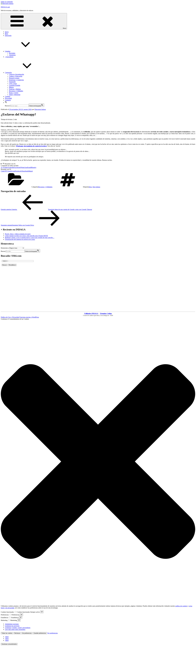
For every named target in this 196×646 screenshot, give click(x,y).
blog (90, 187)
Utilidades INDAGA (91, 313)
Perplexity (18, 171)
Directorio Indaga (40, 109)
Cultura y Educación (15, 76)
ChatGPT (4, 171)
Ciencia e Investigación (16, 74)
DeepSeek (25, 171)
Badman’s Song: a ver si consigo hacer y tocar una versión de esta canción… (29, 237)
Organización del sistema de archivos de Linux (20, 239)
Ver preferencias (27, 633)
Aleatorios (12, 55)
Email (29, 167)
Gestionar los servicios (12, 626)
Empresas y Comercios (16, 80)
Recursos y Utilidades (16, 91)
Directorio (8, 35)
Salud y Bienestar (14, 94)
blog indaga (96, 187)
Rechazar (17, 633)
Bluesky (33, 167)
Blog (6, 34)
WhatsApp (23, 167)
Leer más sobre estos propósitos (15, 629)
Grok (13, 171)
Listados (7, 51)
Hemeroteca (5, 248)
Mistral (30, 171)
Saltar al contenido (7, 2)
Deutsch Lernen (14, 78)
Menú (64, 28)
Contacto (8, 100)
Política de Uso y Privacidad (10, 317)
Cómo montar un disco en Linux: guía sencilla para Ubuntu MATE (26, 236)
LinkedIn (11, 167)
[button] (6, 102)
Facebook (17, 167)
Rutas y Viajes (13, 93)
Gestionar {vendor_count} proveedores (17, 628)
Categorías (8, 72)
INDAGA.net (5, 7)
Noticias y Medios (15, 89)
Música (11, 87)
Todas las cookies (7, 633)
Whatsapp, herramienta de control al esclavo (31, 146)
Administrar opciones (12, 624)
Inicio (7, 32)
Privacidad (8, 98)
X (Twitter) (4, 167)
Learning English (14, 85)
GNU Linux (13, 83)
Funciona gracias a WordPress (29, 317)
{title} (7, 637)
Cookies (7, 96)
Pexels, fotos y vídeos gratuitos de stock (18, 234)
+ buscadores (9, 57)
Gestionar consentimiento (9, 644)
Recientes (12, 53)
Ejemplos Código (106, 313)
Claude (9, 171)
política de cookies (181, 606)
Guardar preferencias (40, 633)
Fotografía (12, 82)
